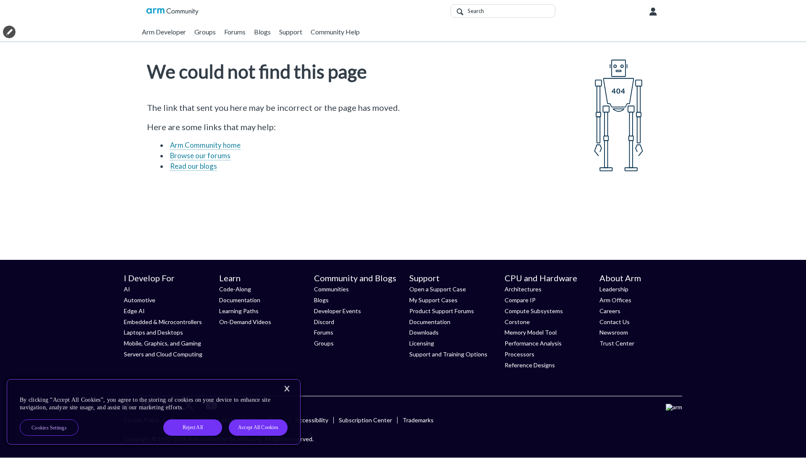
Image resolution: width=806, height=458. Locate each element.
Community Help (335, 32)
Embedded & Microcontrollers (163, 321)
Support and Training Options (448, 354)
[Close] (286, 388)
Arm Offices (615, 300)
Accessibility (311, 420)
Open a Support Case (437, 289)
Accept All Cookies (258, 427)
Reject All (193, 427)
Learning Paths (239, 310)
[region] (154, 412)
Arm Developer (164, 32)
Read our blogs (193, 166)
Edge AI (134, 310)
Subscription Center (365, 420)
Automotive (139, 300)
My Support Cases (433, 300)
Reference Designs (530, 365)
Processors (519, 354)
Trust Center (616, 343)
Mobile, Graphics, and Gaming (162, 343)
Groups (205, 32)
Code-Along (235, 289)
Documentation (239, 300)
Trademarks (418, 420)
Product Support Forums (441, 310)
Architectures (523, 289)
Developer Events (337, 310)
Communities (331, 289)
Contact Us (614, 321)
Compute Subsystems (534, 310)
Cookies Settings (49, 428)
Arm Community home (205, 145)
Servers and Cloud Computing (163, 354)
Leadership (613, 289)
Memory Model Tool (531, 332)
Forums (235, 32)
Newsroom (613, 332)
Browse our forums (200, 155)
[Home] (172, 11)
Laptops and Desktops (153, 332)
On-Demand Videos (245, 321)
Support (290, 32)
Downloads (424, 332)
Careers (609, 310)
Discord (324, 321)
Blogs (262, 32)
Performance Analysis (533, 343)
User (653, 12)
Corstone (517, 321)
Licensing (421, 343)
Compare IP (520, 300)
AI (127, 289)
